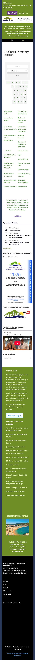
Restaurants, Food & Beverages (10, 181)
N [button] (25, 90)
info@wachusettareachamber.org (16, 5)
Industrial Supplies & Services (9, 156)
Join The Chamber (21, 210)
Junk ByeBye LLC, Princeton (15, 447)
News (5, 585)
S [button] (14, 98)
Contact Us (23, 13)
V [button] (24, 98)
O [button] (14, 94)
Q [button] (21, 94)
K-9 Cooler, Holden (12, 465)
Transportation (22, 186)
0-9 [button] (8, 82)
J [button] (26, 86)
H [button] (20, 86)
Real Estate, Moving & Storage (24, 175)
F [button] (12, 86)
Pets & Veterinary (23, 169)
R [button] (25, 94)
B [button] (16, 82)
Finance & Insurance (21, 137)
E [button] (26, 82)
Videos (5, 581)
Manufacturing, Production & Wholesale (9, 165)
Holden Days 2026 (14, 230)
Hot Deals (19, 202)
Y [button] (21, 102)
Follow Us (8, 3)
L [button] (17, 90)
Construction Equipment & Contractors (22, 129)
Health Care (7, 151)
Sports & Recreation (10, 186)
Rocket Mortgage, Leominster (16, 488)
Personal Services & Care (24, 164)
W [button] (14, 102)
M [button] (21, 90)
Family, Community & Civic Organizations (10, 138)
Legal (19, 155)
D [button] (23, 82)
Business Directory (12, 200)
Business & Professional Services (22, 120)
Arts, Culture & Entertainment (22, 113)
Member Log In (14, 415)
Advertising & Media (8, 113)
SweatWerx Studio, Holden (15, 495)
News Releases (23, 200)
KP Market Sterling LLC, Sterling (17, 461)
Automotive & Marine (8, 119)
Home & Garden (23, 151)
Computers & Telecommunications (10, 128)
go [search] (18, 75)
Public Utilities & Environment (9, 175)
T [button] (17, 98)
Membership (7, 591)
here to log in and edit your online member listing (17, 382)
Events (5, 588)
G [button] (16, 86)
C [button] (19, 82)
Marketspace (21, 205)
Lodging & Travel (23, 159)
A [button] (12, 82)
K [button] (14, 90)
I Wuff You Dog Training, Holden (17, 457)
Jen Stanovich (16, 404)
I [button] (23, 86)
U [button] (21, 98)
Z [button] (25, 102)
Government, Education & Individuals (22, 144)
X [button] (18, 102)
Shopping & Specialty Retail (23, 181)
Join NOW (12, 13)
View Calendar (7, 248)
